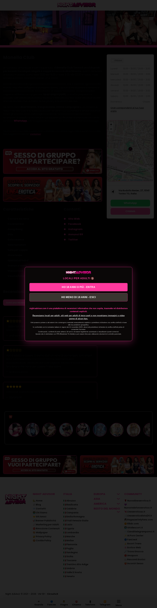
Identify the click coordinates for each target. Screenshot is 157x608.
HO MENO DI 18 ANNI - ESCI (78, 297)
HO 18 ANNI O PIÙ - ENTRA (78, 287)
